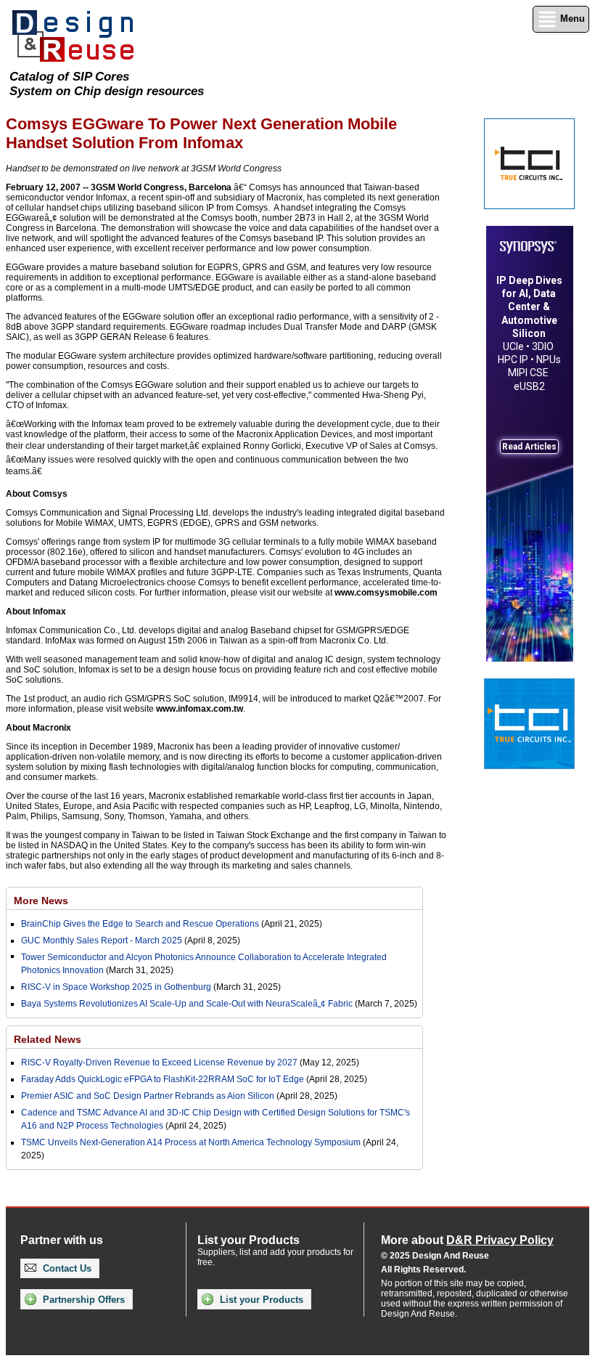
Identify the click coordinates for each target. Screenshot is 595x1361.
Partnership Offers (82, 1299)
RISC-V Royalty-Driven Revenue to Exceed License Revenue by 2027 (159, 1062)
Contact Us (65, 1268)
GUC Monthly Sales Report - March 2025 (101, 940)
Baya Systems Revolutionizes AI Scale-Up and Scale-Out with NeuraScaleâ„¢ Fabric (187, 1004)
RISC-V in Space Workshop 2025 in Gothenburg (116, 987)
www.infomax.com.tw (199, 709)
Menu (571, 18)
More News (41, 900)
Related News (47, 1039)
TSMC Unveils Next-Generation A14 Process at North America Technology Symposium (191, 1142)
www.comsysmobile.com (386, 593)
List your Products (260, 1299)
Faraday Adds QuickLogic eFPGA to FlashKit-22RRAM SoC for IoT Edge (162, 1079)
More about (467, 1240)
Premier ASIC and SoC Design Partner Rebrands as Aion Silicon (148, 1096)
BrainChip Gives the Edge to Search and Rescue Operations (140, 924)
